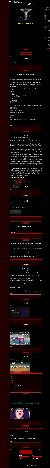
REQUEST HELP (21, 458)
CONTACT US (21, 459)
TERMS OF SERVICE (35, 458)
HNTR (45, 39)
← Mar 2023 (11, 56)
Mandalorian (12, 382)
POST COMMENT (26, 70)
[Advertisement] (25, 37)
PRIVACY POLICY (34, 459)
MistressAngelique (45, 29)
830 (49, 8)
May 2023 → (41, 56)
